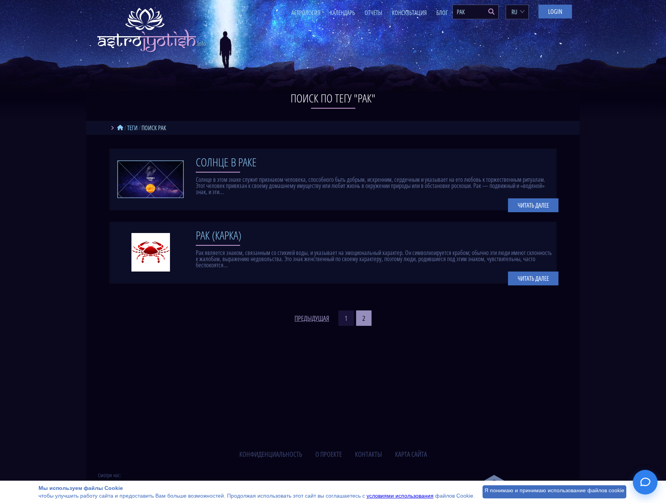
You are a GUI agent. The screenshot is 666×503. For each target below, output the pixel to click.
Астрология (305, 12)
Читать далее (533, 205)
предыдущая (311, 318)
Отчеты (373, 12)
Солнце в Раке (226, 162)
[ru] (120, 128)
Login (555, 11)
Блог (442, 12)
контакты (368, 454)
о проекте (328, 454)
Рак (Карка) (218, 235)
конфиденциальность (270, 454)
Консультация (409, 12)
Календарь (342, 12)
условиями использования (400, 496)
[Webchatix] (645, 482)
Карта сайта (411, 454)
